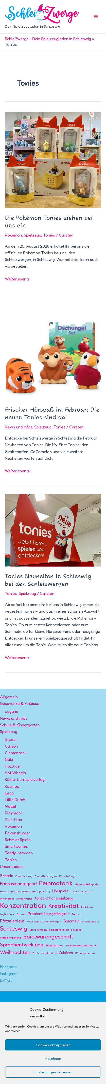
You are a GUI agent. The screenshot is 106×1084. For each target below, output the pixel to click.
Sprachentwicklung (21, 944)
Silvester (77, 929)
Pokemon (13, 235)
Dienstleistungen (46, 876)
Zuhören (66, 952)
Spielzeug (32, 235)
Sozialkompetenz (10, 937)
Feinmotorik (56, 883)
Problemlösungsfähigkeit (49, 913)
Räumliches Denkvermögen (44, 921)
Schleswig (13, 928)
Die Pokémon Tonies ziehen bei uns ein (49, 221)
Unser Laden (11, 866)
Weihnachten (15, 952)
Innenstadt (7, 898)
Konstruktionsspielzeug (54, 898)
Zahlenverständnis (45, 953)
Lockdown (87, 907)
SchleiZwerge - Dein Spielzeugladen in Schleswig (48, 38)
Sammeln (72, 921)
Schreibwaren (38, 929)
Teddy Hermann (19, 852)
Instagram (9, 973)
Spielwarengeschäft (48, 936)
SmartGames (16, 846)
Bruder (11, 739)
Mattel (10, 806)
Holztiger (13, 766)
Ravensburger (17, 832)
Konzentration (23, 905)
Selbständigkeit (59, 929)
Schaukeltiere (90, 921)
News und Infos (18, 426)
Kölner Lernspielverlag (25, 779)
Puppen (76, 914)
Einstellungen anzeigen (53, 1072)
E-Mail (6, 980)
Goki (9, 759)
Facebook (9, 966)
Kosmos (12, 786)
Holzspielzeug (41, 891)
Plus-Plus (13, 819)
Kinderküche (24, 898)
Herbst (4, 891)
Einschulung (66, 876)
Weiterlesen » (17, 279)
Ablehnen (53, 1058)
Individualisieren (81, 891)
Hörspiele (60, 891)
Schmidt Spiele (18, 839)
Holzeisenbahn (20, 891)
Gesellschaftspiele (87, 884)
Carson (11, 746)
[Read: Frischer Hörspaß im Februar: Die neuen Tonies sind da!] (53, 350)
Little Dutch (15, 799)
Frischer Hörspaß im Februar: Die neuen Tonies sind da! (52, 413)
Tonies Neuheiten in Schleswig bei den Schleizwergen (48, 580)
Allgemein (9, 696)
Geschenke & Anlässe (19, 703)
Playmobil (13, 812)
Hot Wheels (15, 772)
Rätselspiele (12, 920)
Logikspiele (7, 914)
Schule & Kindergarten (20, 724)
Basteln (6, 875)
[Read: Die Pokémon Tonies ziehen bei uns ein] (53, 159)
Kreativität (63, 905)
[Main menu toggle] (95, 16)
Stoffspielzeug (54, 945)
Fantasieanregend (18, 883)
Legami (11, 711)
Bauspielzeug (23, 876)
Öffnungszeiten (85, 953)
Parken (21, 914)
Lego (9, 792)
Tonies (49, 235)
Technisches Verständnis (81, 945)
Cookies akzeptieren (53, 1045)
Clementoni (15, 752)
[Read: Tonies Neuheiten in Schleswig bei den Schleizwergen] (53, 529)
